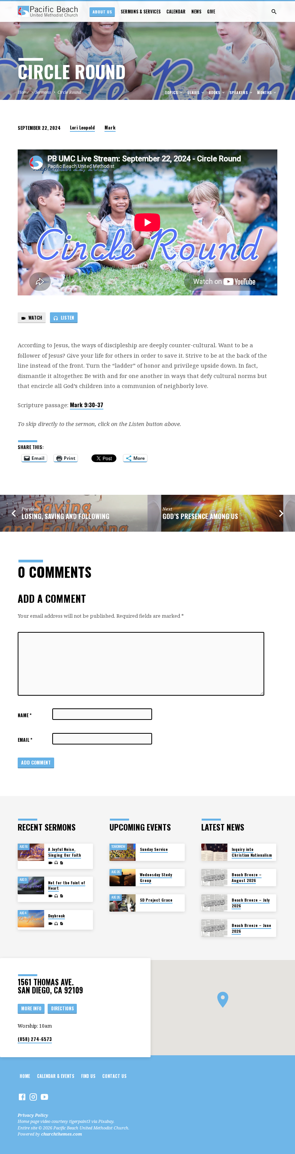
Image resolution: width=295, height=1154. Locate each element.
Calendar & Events (55, 1076)
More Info (31, 1008)
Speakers (239, 92)
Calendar (176, 11)
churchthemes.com (61, 1134)
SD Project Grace (156, 900)
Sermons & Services (141, 11)
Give (211, 11)
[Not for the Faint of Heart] (31, 885)
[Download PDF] (61, 863)
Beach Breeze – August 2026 (247, 877)
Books (215, 92)
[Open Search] (274, 11)
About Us (102, 11)
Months (265, 92)
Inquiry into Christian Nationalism (252, 851)
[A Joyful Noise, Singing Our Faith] (31, 852)
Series (194, 92)
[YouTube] (44, 1097)
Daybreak (56, 916)
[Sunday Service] (122, 852)
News (196, 11)
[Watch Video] (50, 862)
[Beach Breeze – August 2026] (214, 878)
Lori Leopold (82, 127)
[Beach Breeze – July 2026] (214, 903)
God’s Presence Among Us (200, 516)
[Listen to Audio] (56, 863)
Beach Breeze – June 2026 (251, 927)
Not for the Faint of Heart (66, 885)
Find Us (88, 1076)
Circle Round (69, 92)
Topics (172, 92)
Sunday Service (154, 849)
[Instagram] (33, 1097)
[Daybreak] (31, 919)
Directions (62, 1008)
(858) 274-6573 (35, 1039)
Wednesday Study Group (156, 877)
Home (23, 92)
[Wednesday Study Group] (122, 878)
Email (25, 739)
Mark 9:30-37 (86, 404)
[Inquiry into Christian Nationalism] (214, 852)
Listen (67, 317)
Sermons (43, 92)
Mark (110, 127)
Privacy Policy (33, 1115)
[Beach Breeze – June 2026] (214, 928)
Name (24, 715)
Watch (34, 317)
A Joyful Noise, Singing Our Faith (64, 851)
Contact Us (114, 1076)
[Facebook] (22, 1097)
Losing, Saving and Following (65, 516)
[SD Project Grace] (122, 903)
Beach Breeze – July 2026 (251, 902)
